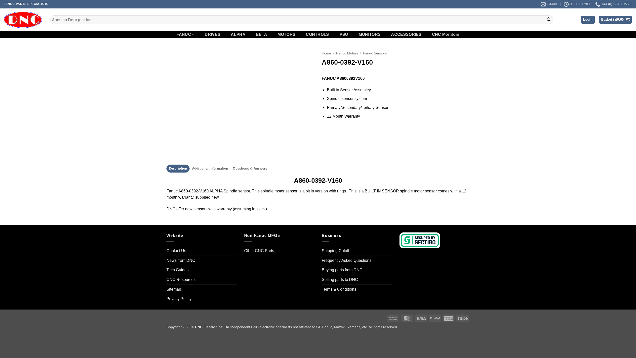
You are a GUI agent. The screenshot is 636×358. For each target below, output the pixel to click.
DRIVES (212, 35)
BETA (261, 35)
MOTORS (286, 35)
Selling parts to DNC (340, 279)
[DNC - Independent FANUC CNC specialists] (23, 20)
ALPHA (238, 35)
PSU (344, 35)
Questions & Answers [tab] (250, 168)
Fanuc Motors (347, 53)
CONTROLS (317, 35)
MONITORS (370, 35)
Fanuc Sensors (375, 53)
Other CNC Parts (259, 251)
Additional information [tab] (210, 168)
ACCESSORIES (406, 35)
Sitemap (173, 289)
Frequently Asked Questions (346, 260)
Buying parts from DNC (342, 270)
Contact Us (176, 251)
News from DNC (180, 260)
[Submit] (549, 19)
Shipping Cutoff (335, 251)
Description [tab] (178, 168)
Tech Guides (177, 270)
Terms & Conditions (339, 289)
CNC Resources (181, 279)
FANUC (183, 34)
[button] (588, 20)
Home (326, 53)
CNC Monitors (446, 35)
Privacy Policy (179, 299)
